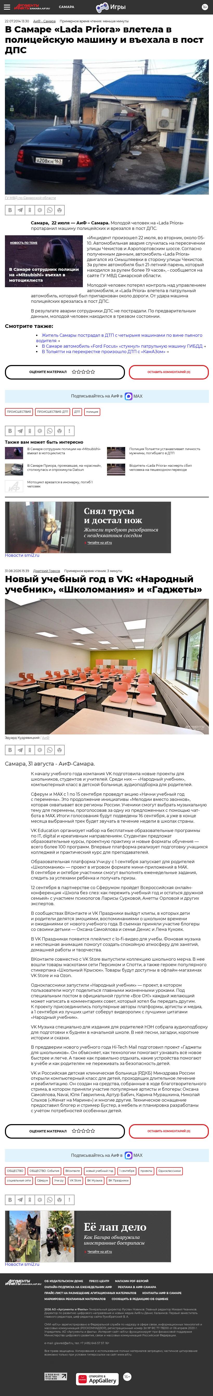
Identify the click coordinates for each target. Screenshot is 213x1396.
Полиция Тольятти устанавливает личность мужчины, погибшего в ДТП (164, 451)
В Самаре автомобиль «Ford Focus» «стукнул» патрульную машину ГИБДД (122, 346)
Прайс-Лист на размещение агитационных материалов (90, 1293)
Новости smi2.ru (22, 555)
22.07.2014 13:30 (17, 21)
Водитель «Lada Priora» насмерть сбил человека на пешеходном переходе (160, 468)
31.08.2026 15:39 (17, 571)
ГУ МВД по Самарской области (30, 198)
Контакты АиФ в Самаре (162, 1293)
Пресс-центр (99, 1281)
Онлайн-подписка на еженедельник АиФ (78, 1287)
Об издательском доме (63, 1281)
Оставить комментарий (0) (169, 372)
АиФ (45, 738)
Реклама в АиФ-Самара (137, 1287)
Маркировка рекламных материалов (75, 1299)
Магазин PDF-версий (131, 1281)
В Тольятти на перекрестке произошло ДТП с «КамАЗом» (103, 351)
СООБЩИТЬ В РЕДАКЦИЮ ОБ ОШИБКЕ (140, 1299)
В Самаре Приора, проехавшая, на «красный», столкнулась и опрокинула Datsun (64, 468)
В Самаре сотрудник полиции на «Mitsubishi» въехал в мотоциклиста (64, 451)
